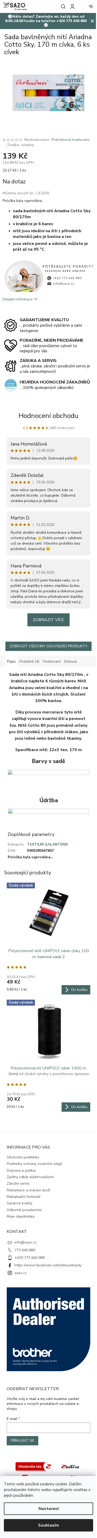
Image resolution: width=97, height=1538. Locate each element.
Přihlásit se (22, 1440)
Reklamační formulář (23, 1196)
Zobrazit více (48, 620)
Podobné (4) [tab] (29, 661)
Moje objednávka (20, 1216)
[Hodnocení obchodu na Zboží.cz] (35, 1466)
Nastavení (49, 1509)
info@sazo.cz (25, 1242)
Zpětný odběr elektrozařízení (30, 1177)
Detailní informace (18, 299)
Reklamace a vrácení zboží (28, 1190)
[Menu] (91, 6)
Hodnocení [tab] (52, 661)
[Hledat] (62, 6)
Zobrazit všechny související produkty (48, 646)
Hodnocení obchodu (48, 415)
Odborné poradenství (24, 1209)
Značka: (20, 144)
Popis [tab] (11, 661)
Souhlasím (48, 1525)
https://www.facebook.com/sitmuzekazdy (47, 1265)
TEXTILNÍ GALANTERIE (47, 844)
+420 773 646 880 (29, 1257)
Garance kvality (19, 1203)
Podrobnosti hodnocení (70, 139)
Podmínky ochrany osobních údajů (34, 1163)
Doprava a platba (21, 1170)
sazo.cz (20, 1273)
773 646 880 (24, 1250)
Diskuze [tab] (70, 661)
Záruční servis (18, 1183)
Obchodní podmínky (23, 1157)
